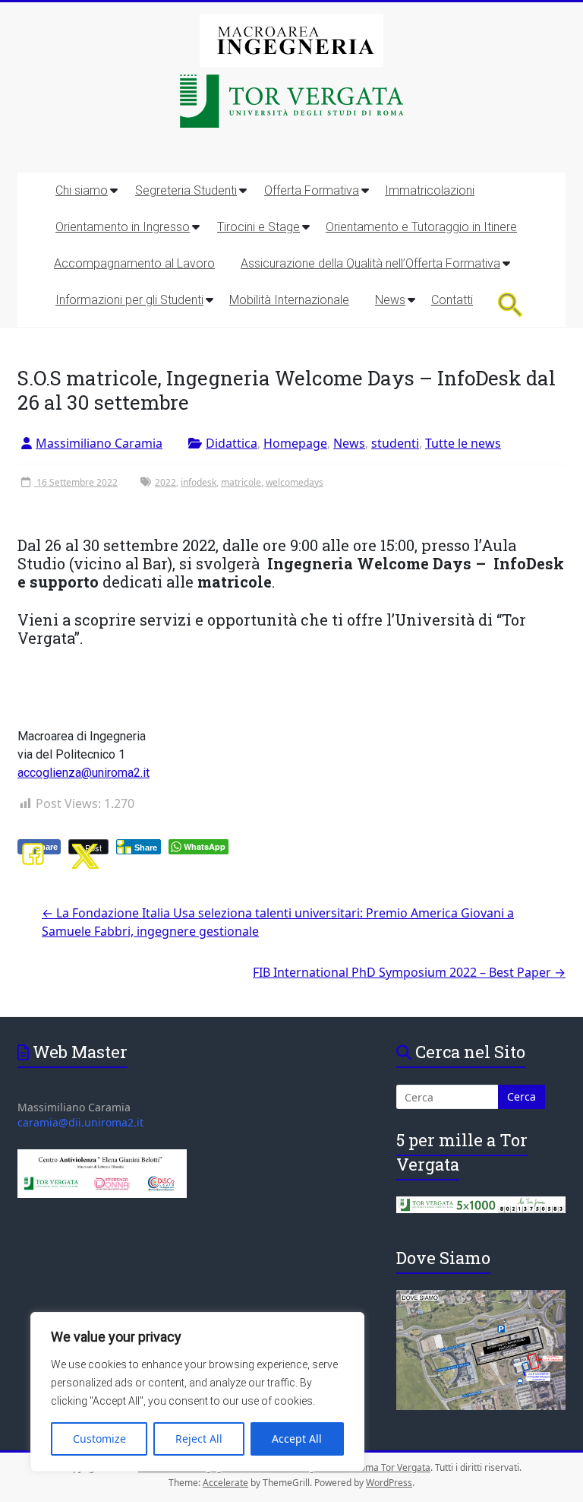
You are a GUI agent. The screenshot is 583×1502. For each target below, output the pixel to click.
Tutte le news (463, 443)
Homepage (295, 443)
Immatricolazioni (429, 190)
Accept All (297, 1438)
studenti (395, 443)
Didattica (231, 443)
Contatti (452, 300)
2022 (165, 482)
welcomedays (294, 482)
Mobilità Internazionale (289, 300)
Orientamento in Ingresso (122, 227)
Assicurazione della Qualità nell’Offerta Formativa (370, 263)
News (390, 300)
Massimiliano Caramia (99, 443)
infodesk (198, 482)
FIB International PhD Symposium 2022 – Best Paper (409, 972)
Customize (99, 1438)
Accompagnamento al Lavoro (134, 263)
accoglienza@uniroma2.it (83, 772)
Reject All (198, 1438)
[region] (197, 1392)
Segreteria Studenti (186, 190)
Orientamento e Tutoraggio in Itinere (421, 227)
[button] (510, 304)
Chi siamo (81, 190)
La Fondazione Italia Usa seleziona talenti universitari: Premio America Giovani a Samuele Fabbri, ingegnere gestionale (278, 922)
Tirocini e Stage (258, 227)
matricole (241, 482)
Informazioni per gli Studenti (129, 300)
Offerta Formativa (311, 190)
